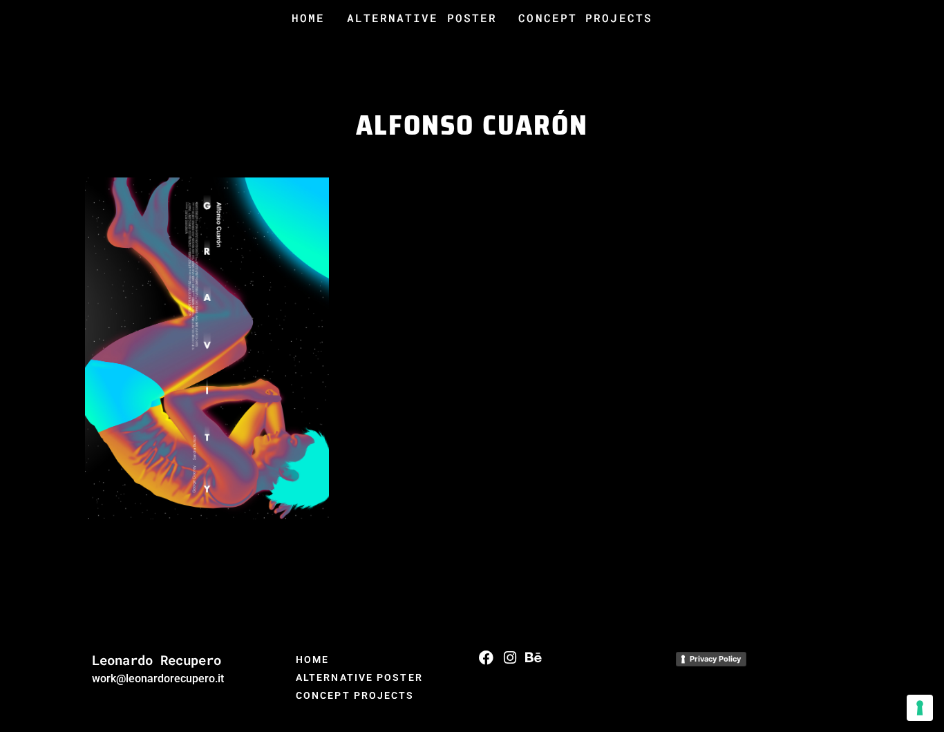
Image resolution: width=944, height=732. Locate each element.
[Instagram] (509, 658)
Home (308, 17)
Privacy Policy (715, 659)
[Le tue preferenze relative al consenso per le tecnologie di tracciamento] (920, 708)
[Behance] (533, 658)
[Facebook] (486, 658)
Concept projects (585, 17)
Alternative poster (422, 17)
